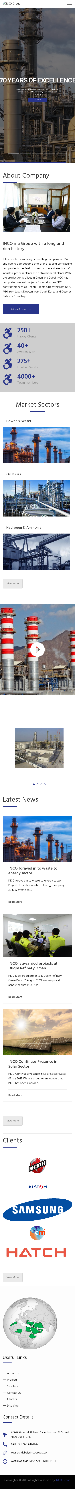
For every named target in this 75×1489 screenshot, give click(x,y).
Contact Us (14, 1393)
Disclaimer (13, 1405)
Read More (15, 902)
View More (13, 584)
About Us (13, 1373)
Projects (12, 1380)
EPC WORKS (37, 100)
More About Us (21, 309)
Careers (12, 1399)
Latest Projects (23, 708)
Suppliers (12, 1386)
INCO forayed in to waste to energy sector (32, 870)
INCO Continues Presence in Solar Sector (32, 1064)
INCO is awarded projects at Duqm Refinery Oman (33, 966)
